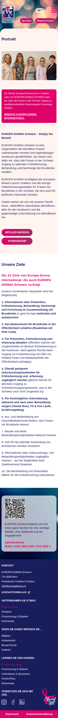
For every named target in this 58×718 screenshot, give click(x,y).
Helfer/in (6, 650)
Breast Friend (9, 645)
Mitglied (6, 635)
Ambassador (8, 640)
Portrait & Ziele (10, 607)
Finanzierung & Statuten (15, 616)
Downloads (8, 621)
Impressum (12, 714)
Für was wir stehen (12, 664)
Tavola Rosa (8, 678)
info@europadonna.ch (14, 586)
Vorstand (6, 611)
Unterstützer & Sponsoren (16, 674)
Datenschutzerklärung (39, 714)
